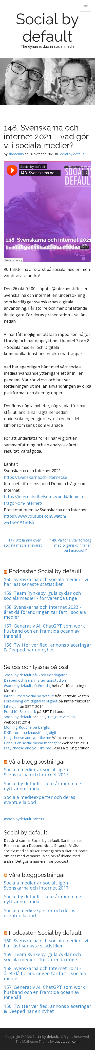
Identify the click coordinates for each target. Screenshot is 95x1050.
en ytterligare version (57, 716)
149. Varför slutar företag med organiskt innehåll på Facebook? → (70, 545)
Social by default (47, 27)
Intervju (10, 706)
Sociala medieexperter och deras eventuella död (39, 800)
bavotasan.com (67, 1041)
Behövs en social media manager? (32, 743)
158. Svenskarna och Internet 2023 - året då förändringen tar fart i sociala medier (45, 612)
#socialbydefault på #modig (27, 685)
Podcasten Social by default (45, 571)
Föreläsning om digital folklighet (31, 701)
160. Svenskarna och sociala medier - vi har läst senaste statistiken (46, 582)
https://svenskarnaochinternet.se (35, 477)
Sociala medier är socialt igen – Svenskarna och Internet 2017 (38, 772)
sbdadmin (16, 154)
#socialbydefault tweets (24, 818)
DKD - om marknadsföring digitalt (32, 732)
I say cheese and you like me (27, 737)
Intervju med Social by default (29, 696)
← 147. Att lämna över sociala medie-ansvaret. (23, 543)
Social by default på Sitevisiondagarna (35, 674)
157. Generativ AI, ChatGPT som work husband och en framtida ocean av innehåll (44, 631)
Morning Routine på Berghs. (27, 727)
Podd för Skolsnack (20, 711)
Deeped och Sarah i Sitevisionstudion (35, 680)
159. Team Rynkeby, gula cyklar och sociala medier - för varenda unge (42, 596)
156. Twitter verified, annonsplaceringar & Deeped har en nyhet (47, 648)
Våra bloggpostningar (37, 761)
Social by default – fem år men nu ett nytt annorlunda (44, 786)
